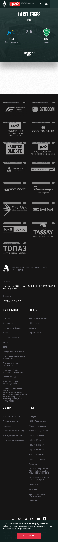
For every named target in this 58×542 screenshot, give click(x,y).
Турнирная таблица (12, 328)
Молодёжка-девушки (38, 431)
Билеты (33, 310)
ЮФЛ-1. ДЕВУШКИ (37, 450)
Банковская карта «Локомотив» (37, 495)
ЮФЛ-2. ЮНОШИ (36, 440)
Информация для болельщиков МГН (11, 383)
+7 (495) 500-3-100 (12, 300)
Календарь (8, 323)
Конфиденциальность (12, 435)
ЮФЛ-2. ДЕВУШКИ (37, 454)
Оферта (32, 328)
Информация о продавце (14, 440)
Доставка (7, 426)
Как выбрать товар (11, 416)
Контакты (33, 501)
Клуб (32, 408)
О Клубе (32, 416)
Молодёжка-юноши (37, 426)
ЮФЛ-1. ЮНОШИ (36, 435)
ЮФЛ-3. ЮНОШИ (36, 445)
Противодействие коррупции (11, 364)
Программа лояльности (13, 352)
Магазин (7, 408)
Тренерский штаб (11, 337)
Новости (6, 318)
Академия (33, 464)
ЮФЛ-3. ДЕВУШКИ (37, 459)
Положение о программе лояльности (14, 357)
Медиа (6, 342)
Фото (5, 347)
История (33, 489)
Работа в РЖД (9, 377)
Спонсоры (33, 484)
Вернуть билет (35, 333)
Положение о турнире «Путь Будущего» (39, 479)
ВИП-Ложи (34, 323)
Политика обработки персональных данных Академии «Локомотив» (39, 471)
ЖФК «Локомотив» (37, 421)
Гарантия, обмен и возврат (14, 431)
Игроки (6, 333)
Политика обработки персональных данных (13, 371)
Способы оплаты (10, 421)
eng (46, 4)
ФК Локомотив (10, 310)
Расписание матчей (38, 318)
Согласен (29, 536)
